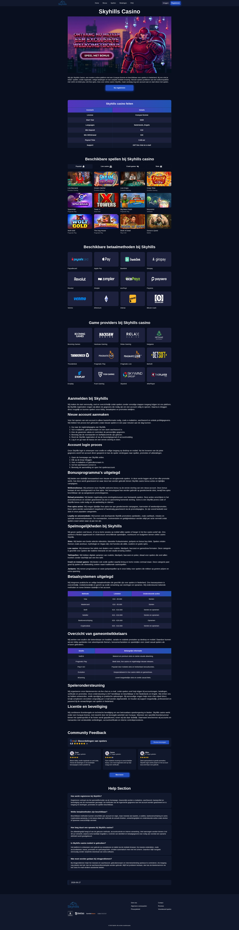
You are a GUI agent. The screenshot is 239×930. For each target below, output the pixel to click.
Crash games (131, 166)
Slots (157, 166)
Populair (79, 166)
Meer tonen (120, 775)
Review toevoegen (160, 742)
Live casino (105, 166)
